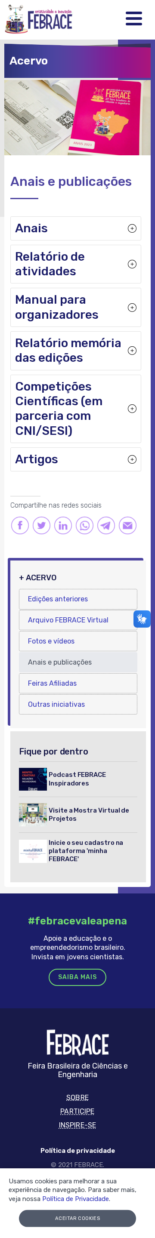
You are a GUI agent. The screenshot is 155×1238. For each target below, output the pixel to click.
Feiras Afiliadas (52, 683)
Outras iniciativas (56, 704)
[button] (76, 228)
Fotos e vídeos (51, 641)
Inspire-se (77, 1125)
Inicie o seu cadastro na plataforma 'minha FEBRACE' (86, 851)
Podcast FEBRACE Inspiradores (77, 779)
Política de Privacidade (75, 1199)
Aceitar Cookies (77, 1218)
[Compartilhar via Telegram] (106, 525)
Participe (77, 1111)
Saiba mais (77, 977)
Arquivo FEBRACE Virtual (68, 620)
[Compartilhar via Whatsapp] (84, 525)
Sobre (77, 1097)
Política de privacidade (77, 1151)
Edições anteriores (58, 599)
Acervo (28, 61)
